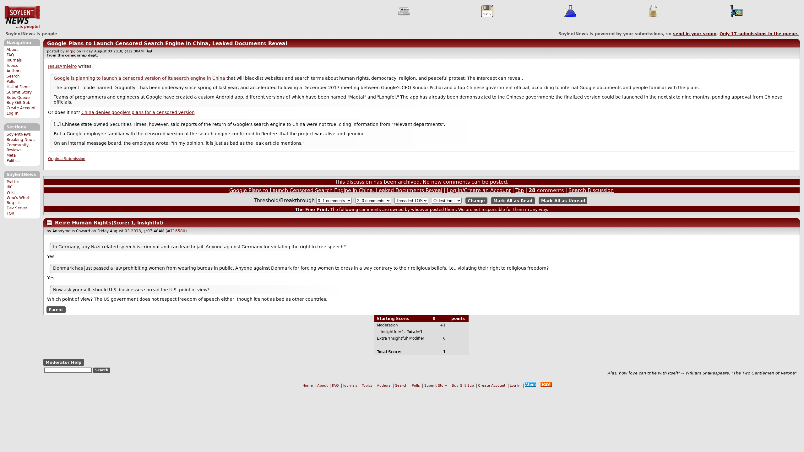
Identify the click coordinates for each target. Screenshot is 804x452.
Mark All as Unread (563, 200)
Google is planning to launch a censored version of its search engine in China (139, 78)
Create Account (21, 108)
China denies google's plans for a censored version (138, 112)
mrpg (70, 51)
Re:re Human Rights (83, 223)
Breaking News (21, 139)
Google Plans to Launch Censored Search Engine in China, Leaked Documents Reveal (167, 43)
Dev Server (17, 208)
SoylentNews (22, 17)
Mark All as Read (512, 200)
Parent (56, 309)
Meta (11, 155)
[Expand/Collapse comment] (49, 223)
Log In (13, 113)
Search (13, 76)
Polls (11, 81)
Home (307, 386)
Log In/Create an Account (479, 190)
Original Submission (66, 159)
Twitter (13, 182)
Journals (14, 60)
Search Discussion (591, 190)
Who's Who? (18, 198)
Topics (12, 65)
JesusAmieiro (62, 66)
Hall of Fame (18, 87)
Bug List (14, 203)
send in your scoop (694, 33)
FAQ (10, 55)
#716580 (176, 231)
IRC (10, 187)
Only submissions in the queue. (759, 33)
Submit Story (19, 92)
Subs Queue (18, 97)
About (12, 49)
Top (519, 190)
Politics (13, 161)
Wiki (10, 192)
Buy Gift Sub (18, 102)
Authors (14, 71)
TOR (10, 213)
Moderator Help (63, 362)
